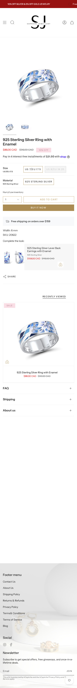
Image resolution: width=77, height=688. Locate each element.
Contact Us (9, 581)
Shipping (9, 399)
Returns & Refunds (13, 600)
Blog (5, 625)
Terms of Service (12, 619)
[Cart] (72, 22)
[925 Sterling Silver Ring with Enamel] (38, 334)
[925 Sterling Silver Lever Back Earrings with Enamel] (13, 257)
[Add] (60, 264)
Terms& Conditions (14, 613)
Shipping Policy (11, 594)
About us (9, 410)
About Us (8, 587)
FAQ (6, 388)
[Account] (64, 22)
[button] (12, 22)
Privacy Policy (10, 607)
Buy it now (38, 207)
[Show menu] (4, 22)
